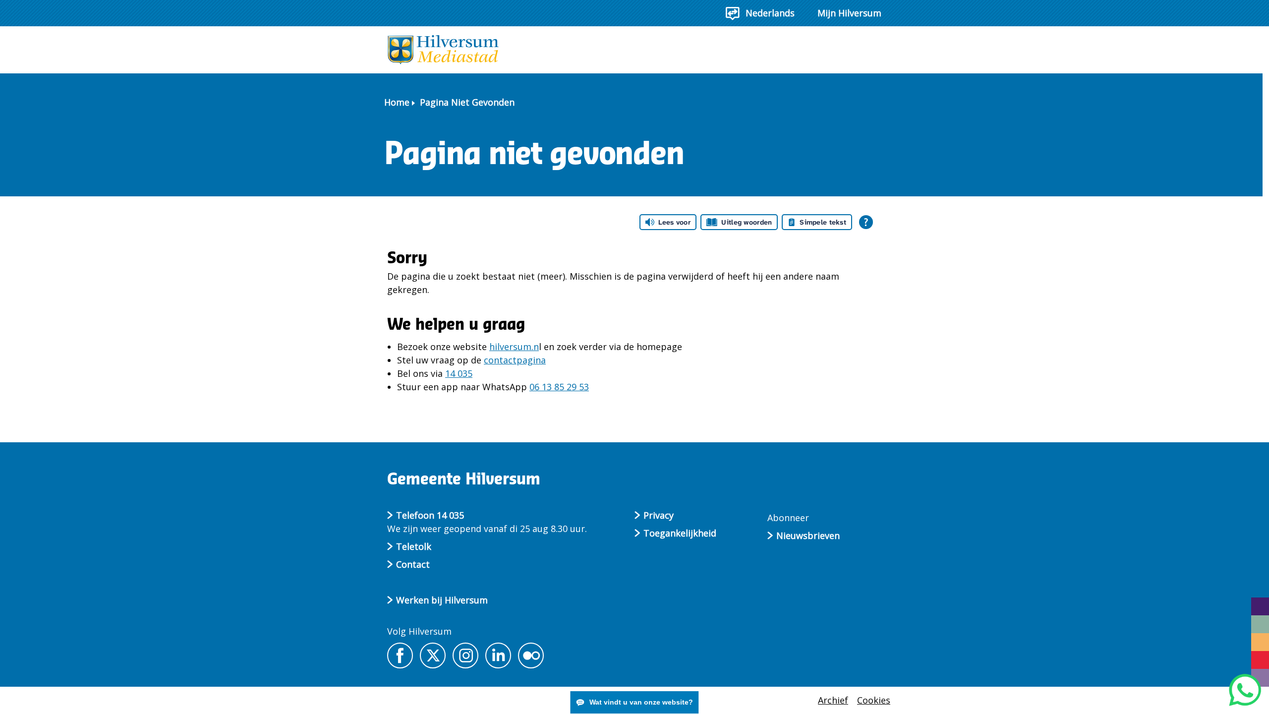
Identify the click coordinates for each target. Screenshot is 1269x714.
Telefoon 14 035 (430, 515)
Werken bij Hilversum (442, 600)
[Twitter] (433, 655)
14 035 (458, 373)
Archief (833, 700)
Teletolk (413, 546)
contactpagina (515, 360)
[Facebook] (400, 655)
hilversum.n (514, 347)
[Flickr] (531, 655)
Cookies (873, 700)
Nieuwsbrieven (808, 535)
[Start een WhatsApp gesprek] (1245, 690)
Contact (413, 564)
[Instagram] (465, 655)
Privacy (658, 515)
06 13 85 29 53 (559, 387)
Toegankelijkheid (679, 533)
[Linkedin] (498, 655)
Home (396, 102)
